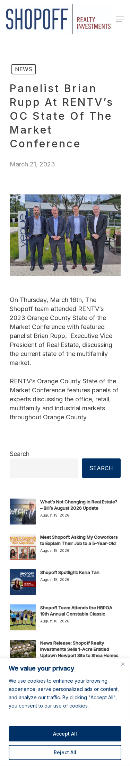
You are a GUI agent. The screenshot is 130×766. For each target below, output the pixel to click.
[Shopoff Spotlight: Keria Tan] (23, 586)
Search (19, 453)
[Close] (123, 664)
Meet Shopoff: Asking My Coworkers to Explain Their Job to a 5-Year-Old (79, 540)
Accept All (65, 734)
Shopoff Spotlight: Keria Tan (69, 572)
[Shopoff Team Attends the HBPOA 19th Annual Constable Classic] (23, 621)
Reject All (65, 752)
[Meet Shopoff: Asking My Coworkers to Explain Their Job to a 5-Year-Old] (23, 551)
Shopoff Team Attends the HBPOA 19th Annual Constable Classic (76, 611)
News (23, 69)
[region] (65, 712)
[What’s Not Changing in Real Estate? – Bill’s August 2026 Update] (23, 515)
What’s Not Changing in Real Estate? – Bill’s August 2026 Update (79, 505)
